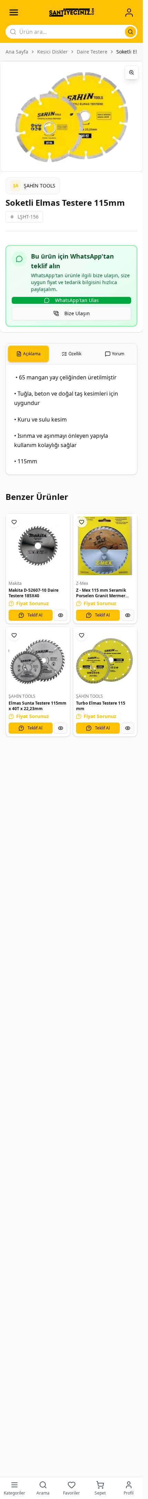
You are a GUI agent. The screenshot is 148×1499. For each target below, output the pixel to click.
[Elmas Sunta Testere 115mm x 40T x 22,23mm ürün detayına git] (38, 659)
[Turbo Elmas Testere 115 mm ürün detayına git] (105, 659)
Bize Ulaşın (77, 313)
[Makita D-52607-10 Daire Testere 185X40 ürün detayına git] (38, 545)
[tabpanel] (71, 419)
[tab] (28, 354)
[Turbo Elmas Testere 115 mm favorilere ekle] (81, 635)
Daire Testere (92, 51)
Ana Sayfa (17, 51)
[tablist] (71, 354)
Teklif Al (35, 615)
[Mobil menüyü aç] (14, 12)
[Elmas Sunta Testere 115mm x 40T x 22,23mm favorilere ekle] (14, 635)
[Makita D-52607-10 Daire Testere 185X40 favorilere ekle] (14, 522)
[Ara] (130, 31)
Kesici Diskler (52, 51)
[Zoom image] (131, 72)
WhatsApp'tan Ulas (77, 300)
